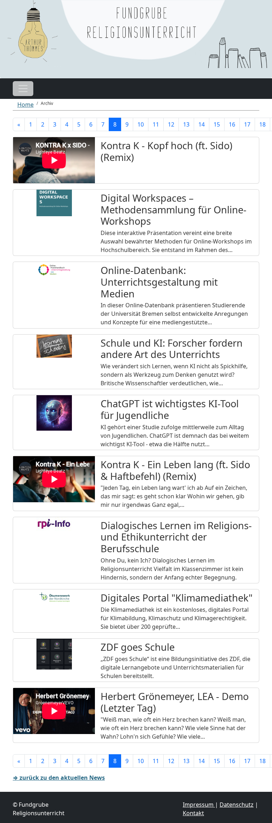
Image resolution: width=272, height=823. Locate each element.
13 (186, 124)
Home (25, 104)
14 (201, 124)
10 (140, 124)
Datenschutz (237, 804)
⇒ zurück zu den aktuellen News (59, 778)
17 (247, 124)
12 (171, 124)
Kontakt (193, 813)
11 (156, 124)
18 (262, 124)
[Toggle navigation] (23, 88)
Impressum (199, 804)
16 (232, 124)
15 (217, 124)
